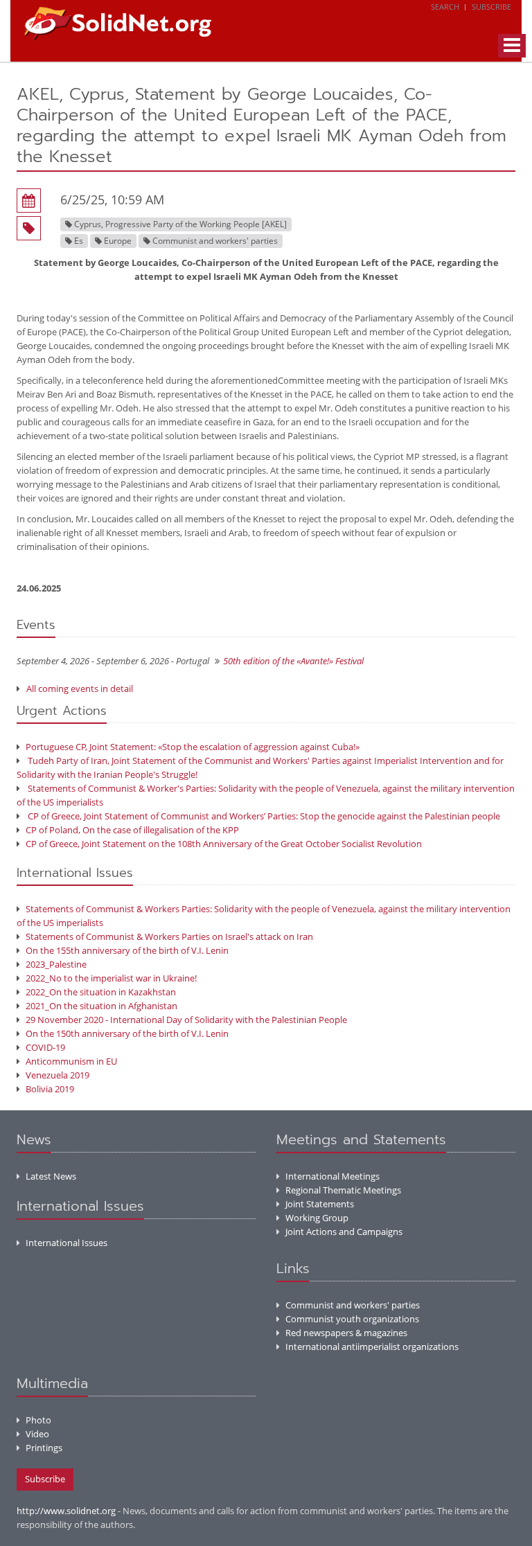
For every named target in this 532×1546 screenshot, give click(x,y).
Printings (44, 1447)
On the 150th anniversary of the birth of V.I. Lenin (127, 1033)
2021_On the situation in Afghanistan (101, 1005)
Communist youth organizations (352, 1319)
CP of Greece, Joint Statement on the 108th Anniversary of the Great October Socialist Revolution (224, 843)
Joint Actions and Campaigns (343, 1231)
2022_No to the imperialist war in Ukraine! (111, 978)
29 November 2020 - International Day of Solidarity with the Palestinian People (186, 1019)
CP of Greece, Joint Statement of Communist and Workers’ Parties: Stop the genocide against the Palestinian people (263, 816)
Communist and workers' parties (352, 1305)
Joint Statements (319, 1204)
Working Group (316, 1217)
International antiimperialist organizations (372, 1346)
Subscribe (491, 6)
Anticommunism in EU (71, 1061)
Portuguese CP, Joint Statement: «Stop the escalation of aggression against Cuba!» (193, 746)
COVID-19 (45, 1047)
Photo (38, 1420)
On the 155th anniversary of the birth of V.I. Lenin (127, 950)
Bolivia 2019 (50, 1089)
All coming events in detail (79, 688)
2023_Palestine (56, 964)
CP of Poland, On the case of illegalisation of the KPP (132, 830)
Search (445, 6)
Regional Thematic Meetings (343, 1190)
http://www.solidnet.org (66, 1510)
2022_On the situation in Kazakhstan (101, 992)
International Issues (66, 1242)
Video (37, 1434)
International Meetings (332, 1176)
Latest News (51, 1176)
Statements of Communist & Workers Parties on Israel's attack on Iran (169, 936)
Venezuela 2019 (57, 1075)
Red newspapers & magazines (346, 1332)
